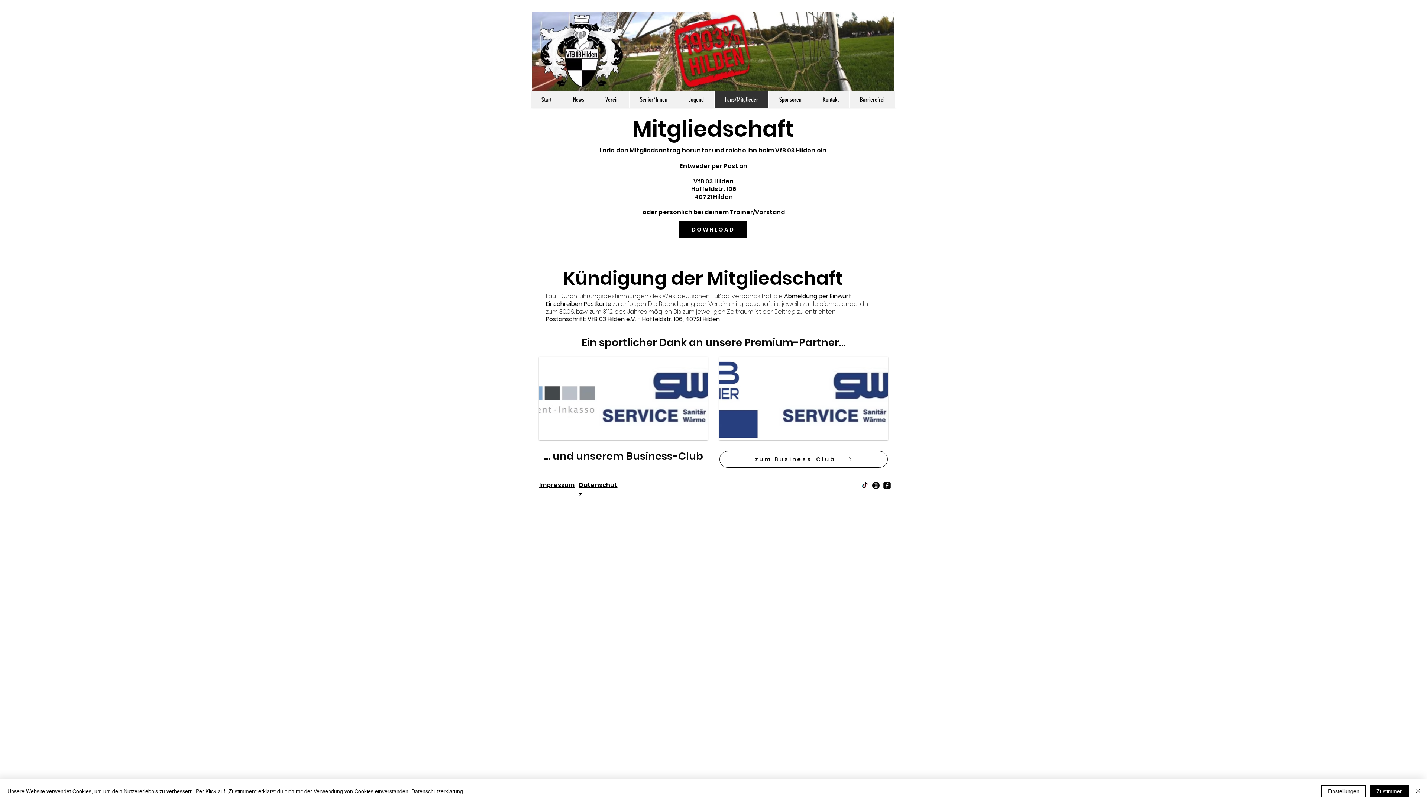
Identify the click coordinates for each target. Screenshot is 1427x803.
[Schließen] (1418, 791)
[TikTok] (864, 485)
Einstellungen (1343, 791)
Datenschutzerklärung (437, 791)
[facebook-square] (887, 485)
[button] (623, 398)
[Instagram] (876, 485)
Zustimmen (1389, 791)
